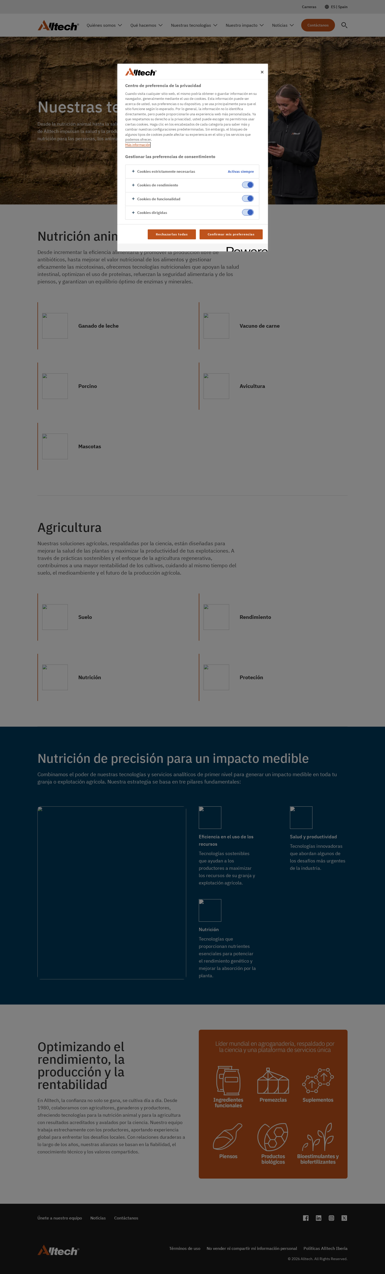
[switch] (248, 185)
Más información (137, 145)
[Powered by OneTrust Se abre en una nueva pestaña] (245, 248)
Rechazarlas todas (172, 234)
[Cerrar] (262, 72)
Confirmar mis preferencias (231, 234)
